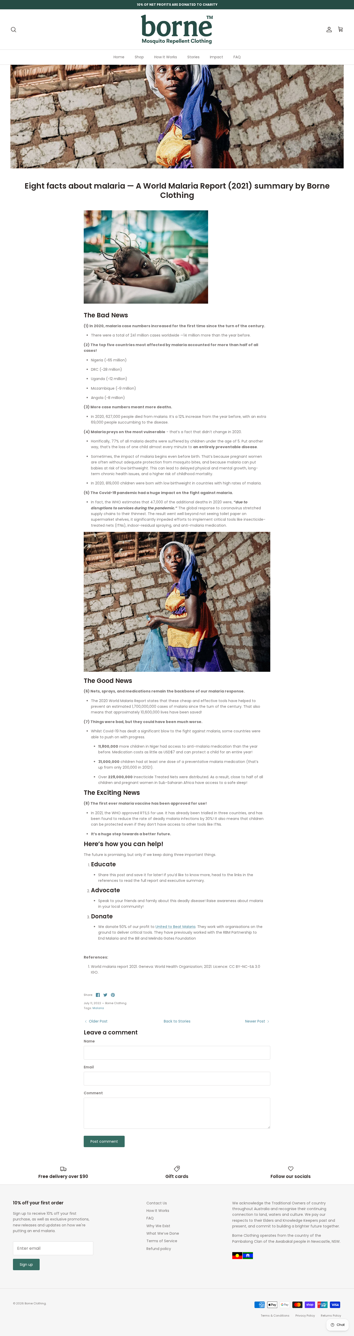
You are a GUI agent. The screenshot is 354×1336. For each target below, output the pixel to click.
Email (89, 1067)
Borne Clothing (35, 1303)
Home (119, 57)
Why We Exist (158, 1225)
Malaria (98, 1008)
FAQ (237, 57)
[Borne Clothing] (177, 29)
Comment (93, 1093)
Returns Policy (331, 1315)
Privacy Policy (305, 1315)
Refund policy (158, 1248)
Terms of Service (161, 1241)
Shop (139, 57)
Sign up (26, 1264)
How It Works (165, 57)
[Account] (328, 29)
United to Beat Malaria (175, 926)
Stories (193, 57)
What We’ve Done (162, 1233)
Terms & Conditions (275, 1315)
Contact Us (156, 1203)
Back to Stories (177, 1021)
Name (89, 1041)
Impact (216, 57)
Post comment (104, 1141)
